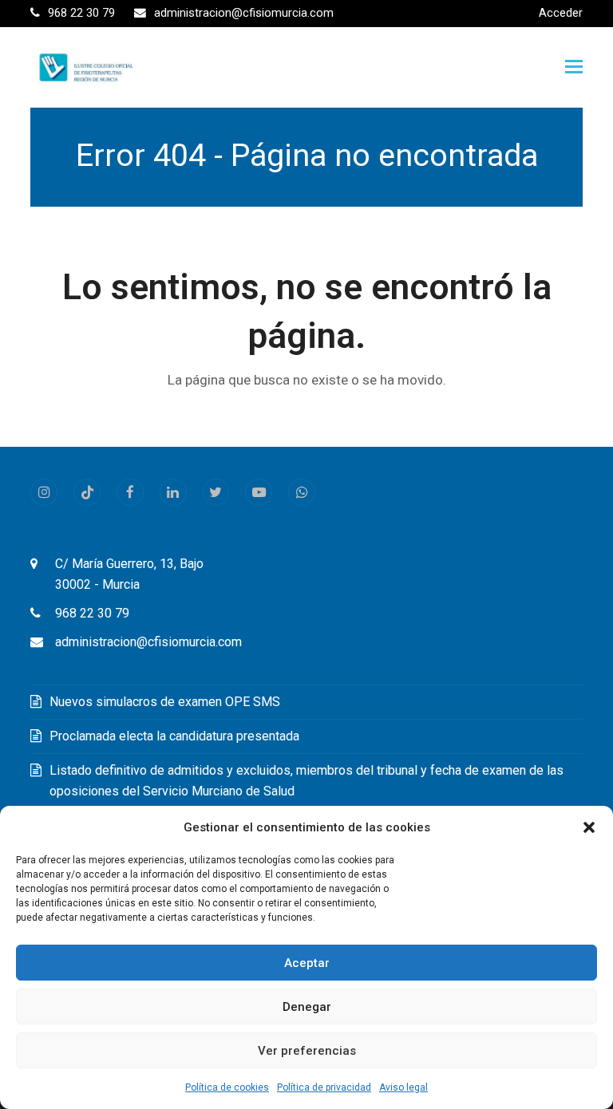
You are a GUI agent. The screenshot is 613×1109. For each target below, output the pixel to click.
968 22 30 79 (92, 613)
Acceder (561, 13)
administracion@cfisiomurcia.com (148, 641)
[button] (589, 827)
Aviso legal (403, 1087)
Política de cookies (227, 1087)
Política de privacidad (324, 1087)
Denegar (307, 1007)
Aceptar (307, 963)
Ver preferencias (307, 1051)
